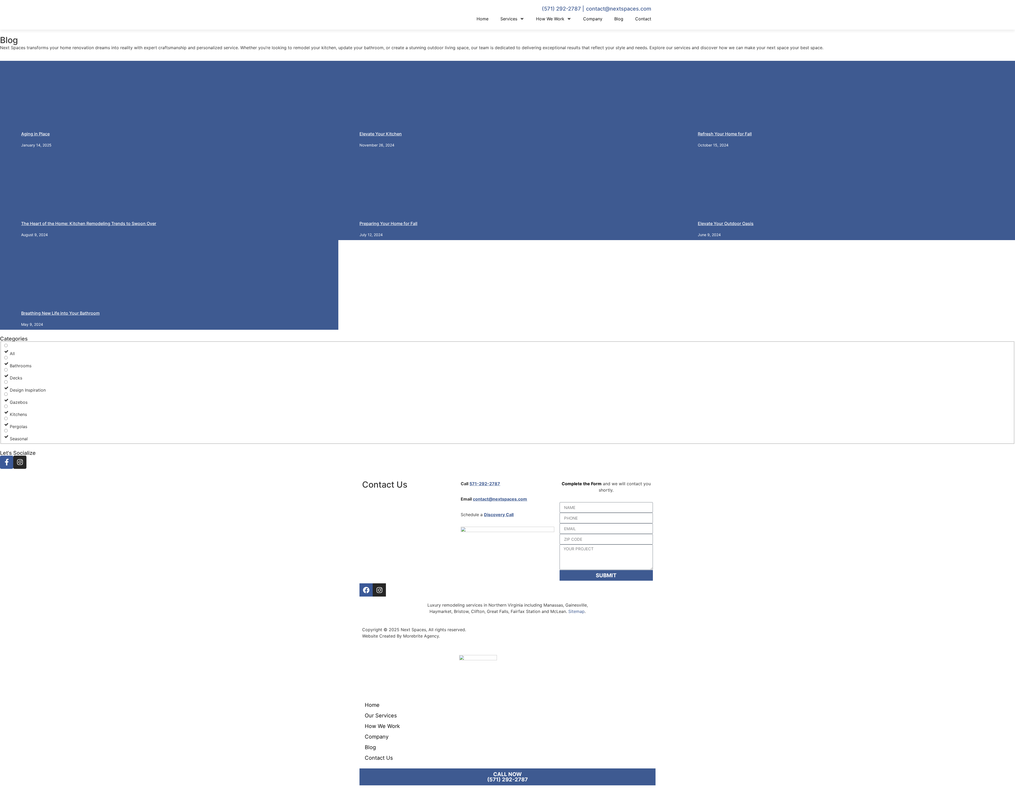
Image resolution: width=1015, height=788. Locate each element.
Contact (643, 18)
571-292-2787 (484, 483)
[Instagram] (379, 590)
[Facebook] (366, 590)
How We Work (550, 18)
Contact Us (379, 758)
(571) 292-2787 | (563, 9)
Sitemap (576, 611)
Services (508, 18)
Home (482, 18)
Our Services (381, 715)
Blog (618, 18)
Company (592, 18)
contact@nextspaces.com (618, 9)
